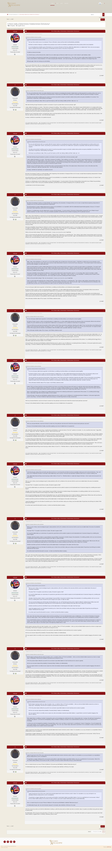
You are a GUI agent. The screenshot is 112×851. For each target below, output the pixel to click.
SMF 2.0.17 (3, 846)
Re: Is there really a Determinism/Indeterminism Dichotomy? (65, 31)
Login (61, 3)
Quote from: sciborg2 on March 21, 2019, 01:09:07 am (35, 316)
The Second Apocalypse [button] (13, 14)
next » (104, 17)
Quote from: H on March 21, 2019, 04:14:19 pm (33, 469)
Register (66, 3)
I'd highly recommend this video (58, 232)
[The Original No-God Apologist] (15, 109)
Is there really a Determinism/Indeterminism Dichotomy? (29, 14)
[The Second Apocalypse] (14, 3)
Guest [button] (102, 3)
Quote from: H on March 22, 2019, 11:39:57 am (33, 699)
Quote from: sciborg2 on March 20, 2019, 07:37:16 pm (36, 39)
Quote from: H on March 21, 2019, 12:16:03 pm (33, 366)
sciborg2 (15, 31)
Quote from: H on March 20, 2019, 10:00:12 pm (33, 259)
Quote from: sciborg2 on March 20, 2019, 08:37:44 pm (35, 90)
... (10, 19)
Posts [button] (57, 3)
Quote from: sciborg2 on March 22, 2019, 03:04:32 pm (34, 752)
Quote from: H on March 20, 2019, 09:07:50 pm (33, 139)
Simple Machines (13, 846)
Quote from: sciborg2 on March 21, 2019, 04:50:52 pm (34, 524)
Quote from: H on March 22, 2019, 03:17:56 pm (33, 788)
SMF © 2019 (7, 846)
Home (52, 3)
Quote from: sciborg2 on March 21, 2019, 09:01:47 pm (35, 654)
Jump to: (89, 831)
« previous (101, 17)
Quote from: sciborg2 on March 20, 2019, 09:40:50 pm (35, 200)
